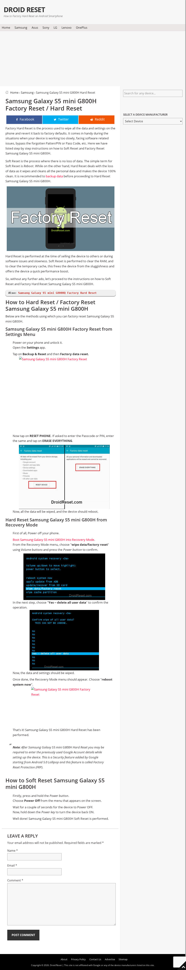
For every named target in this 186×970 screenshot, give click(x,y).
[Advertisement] (92, 57)
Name (12, 851)
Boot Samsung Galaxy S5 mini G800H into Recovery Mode (53, 540)
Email (12, 865)
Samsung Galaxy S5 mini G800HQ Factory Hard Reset (57, 293)
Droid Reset (24, 9)
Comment (15, 880)
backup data (54, 176)
